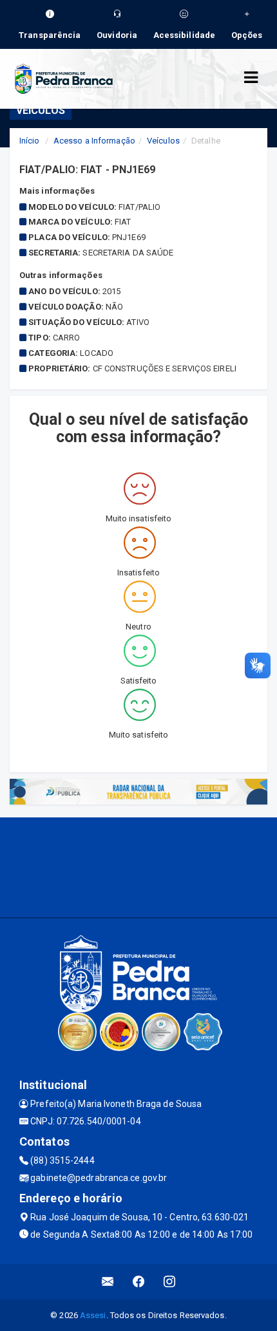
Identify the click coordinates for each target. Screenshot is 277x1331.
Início (29, 140)
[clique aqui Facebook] (139, 1281)
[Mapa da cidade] (138, 865)
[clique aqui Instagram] (169, 1281)
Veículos (163, 140)
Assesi (93, 1315)
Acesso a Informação (94, 140)
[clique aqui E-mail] (108, 1281)
